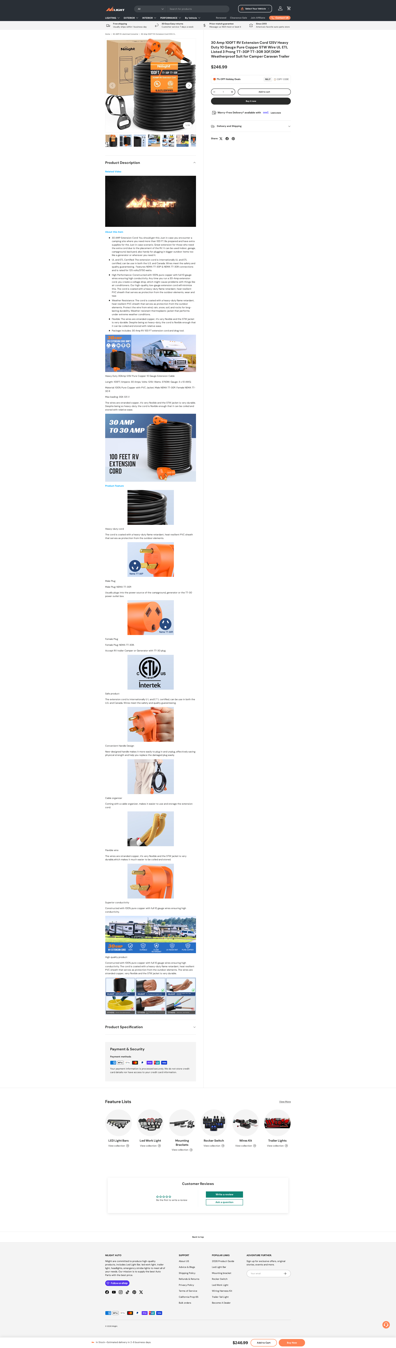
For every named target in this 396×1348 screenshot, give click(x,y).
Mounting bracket (221, 1273)
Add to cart (264, 92)
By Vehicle (191, 17)
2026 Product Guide (223, 1261)
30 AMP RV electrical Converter (125, 34)
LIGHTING (110, 17)
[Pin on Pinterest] (233, 139)
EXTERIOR (129, 17)
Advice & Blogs (187, 1267)
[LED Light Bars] (118, 1123)
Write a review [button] (224, 1194)
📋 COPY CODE (281, 79)
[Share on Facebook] (227, 139)
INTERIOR (147, 17)
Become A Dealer (221, 1302)
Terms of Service (188, 1290)
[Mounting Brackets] (182, 1123)
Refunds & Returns (189, 1279)
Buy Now (292, 1342)
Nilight (114, 1326)
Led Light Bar (219, 1267)
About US (184, 1261)
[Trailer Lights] (277, 1123)
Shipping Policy (187, 1273)
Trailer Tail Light (220, 1296)
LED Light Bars (118, 1141)
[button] (289, 8)
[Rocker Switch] (214, 1123)
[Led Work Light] (150, 1123)
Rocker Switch (214, 1141)
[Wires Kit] (245, 1123)
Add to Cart (264, 1342)
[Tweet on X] (221, 139)
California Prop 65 (188, 1296)
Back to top (198, 1237)
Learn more (276, 113)
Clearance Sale (238, 17)
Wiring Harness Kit (222, 1290)
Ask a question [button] (224, 1202)
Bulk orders (185, 1302)
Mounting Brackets (182, 1143)
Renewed (221, 17)
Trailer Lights (277, 1141)
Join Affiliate (258, 17)
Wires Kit (245, 1141)
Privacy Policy (186, 1285)
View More (285, 1101)
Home (107, 34)
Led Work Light (150, 1141)
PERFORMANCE (168, 17)
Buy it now (251, 101)
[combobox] (182, 9)
